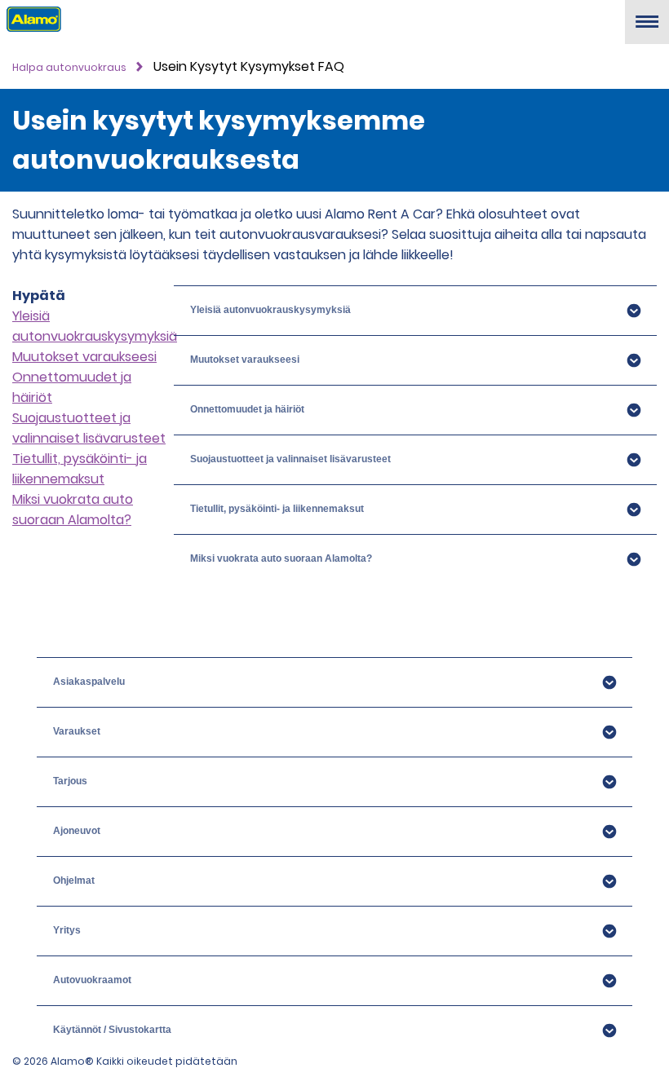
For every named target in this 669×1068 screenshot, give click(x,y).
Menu (647, 28)
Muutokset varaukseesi (84, 356)
